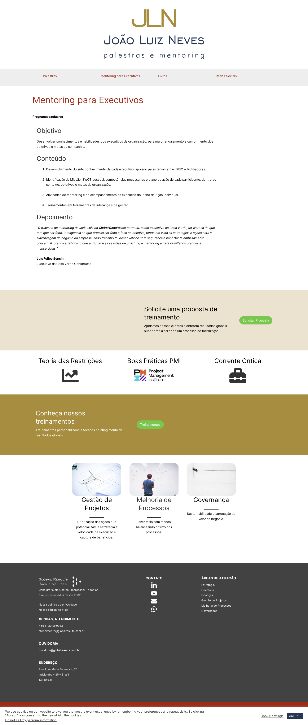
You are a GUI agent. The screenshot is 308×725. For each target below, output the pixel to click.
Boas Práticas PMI (154, 360)
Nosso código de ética (53, 609)
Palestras (50, 76)
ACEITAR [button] (294, 715)
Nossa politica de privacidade (58, 604)
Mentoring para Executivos (120, 76)
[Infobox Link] (70, 372)
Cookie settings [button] (272, 716)
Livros (162, 76)
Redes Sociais (226, 76)
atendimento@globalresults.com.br (61, 631)
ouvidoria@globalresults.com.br (59, 650)
